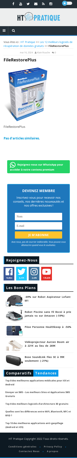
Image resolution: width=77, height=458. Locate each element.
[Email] (36, 4)
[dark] (67, 3)
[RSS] (43, 4)
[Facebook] (13, 4)
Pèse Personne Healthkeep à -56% (48, 327)
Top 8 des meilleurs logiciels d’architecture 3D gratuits (36, 403)
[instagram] (51, 4)
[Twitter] (28, 4)
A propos (52, 451)
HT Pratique (27, 42)
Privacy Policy (53, 446)
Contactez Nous (29, 451)
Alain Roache (43, 52)
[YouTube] (21, 4)
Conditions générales (22, 446)
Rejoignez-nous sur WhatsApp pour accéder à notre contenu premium (36, 167)
